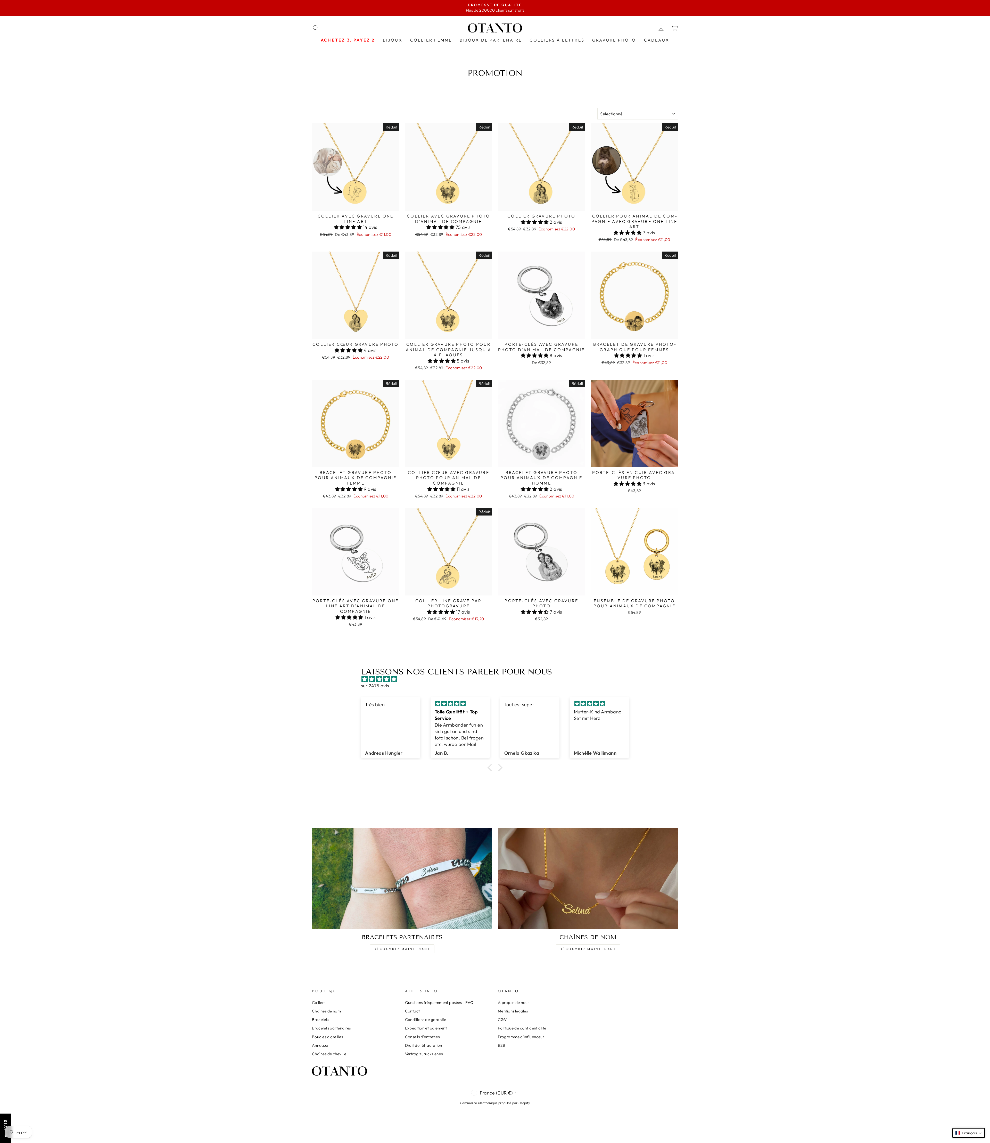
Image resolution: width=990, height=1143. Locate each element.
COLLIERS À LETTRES (557, 40)
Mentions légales (513, 1011)
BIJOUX (392, 40)
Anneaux (320, 1045)
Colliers (319, 1002)
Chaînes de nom (326, 1011)
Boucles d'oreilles (327, 1036)
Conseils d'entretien (422, 1036)
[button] (348, 227)
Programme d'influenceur (521, 1036)
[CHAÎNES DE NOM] (588, 878)
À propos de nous (513, 1002)
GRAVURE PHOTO (614, 40)
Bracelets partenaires (331, 1028)
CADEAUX (656, 40)
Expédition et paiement (426, 1028)
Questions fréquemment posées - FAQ (439, 1002)
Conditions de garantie (425, 1019)
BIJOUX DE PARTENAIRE (491, 40)
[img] (497, 679)
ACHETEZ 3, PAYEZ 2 (348, 40)
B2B (501, 1045)
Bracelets (320, 1019)
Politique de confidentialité (522, 1028)
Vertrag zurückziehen (424, 1053)
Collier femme (431, 40)
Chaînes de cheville (329, 1053)
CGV (502, 1019)
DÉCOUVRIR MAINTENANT (402, 949)
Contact (412, 1011)
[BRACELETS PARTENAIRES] (402, 878)
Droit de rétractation (423, 1045)
